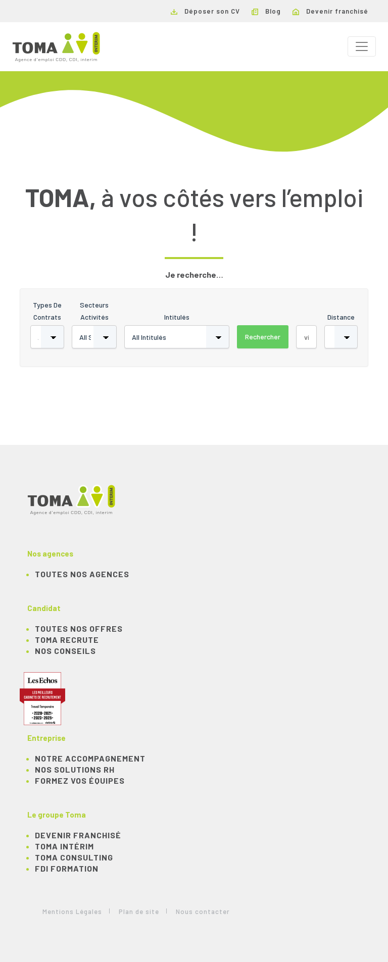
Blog (272, 11)
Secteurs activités (94, 310)
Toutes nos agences (82, 574)
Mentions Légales (72, 911)
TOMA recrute (67, 639)
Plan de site (139, 911)
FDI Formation (67, 868)
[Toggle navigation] (362, 46)
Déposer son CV (211, 11)
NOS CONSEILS (65, 650)
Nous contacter (203, 911)
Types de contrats (47, 310)
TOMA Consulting (74, 857)
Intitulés (176, 317)
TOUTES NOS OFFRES (79, 628)
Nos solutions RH (75, 769)
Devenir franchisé (336, 11)
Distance (341, 317)
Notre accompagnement (90, 758)
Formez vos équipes (80, 780)
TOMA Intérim (64, 846)
